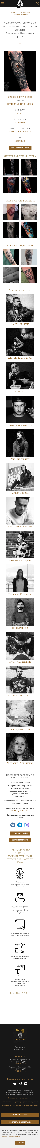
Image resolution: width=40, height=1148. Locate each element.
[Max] (26, 824)
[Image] (11, 167)
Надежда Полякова (20, 594)
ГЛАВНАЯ (13, 13)
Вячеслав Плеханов (20, 104)
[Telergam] (19, 824)
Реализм (20, 122)
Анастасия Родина (20, 560)
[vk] (12, 824)
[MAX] (26, 1084)
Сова (20, 113)
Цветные (20, 141)
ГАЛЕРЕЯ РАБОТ (24, 13)
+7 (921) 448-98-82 (20, 1071)
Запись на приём (20, 833)
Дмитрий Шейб (20, 324)
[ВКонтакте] (14, 1084)
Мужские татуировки (20, 97)
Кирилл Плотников (20, 425)
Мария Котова (20, 493)
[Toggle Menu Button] (2, 3)
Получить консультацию (20, 1122)
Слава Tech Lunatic (20, 695)
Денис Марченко (20, 391)
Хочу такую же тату (20, 148)
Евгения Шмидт (20, 459)
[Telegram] (20, 1084)
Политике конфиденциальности (12, 1136)
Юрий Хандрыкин (20, 662)
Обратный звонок (20, 840)
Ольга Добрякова (20, 729)
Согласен (20, 1143)
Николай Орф (20, 628)
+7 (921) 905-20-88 (20, 1064)
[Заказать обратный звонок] (37, 3)
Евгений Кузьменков (20, 358)
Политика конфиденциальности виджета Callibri (20, 1106)
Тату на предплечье (20, 131)
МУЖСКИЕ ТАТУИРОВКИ (21, 15)
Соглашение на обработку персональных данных (20, 1102)
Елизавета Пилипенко (20, 763)
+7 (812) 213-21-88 (20, 811)
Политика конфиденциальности (20, 1098)
